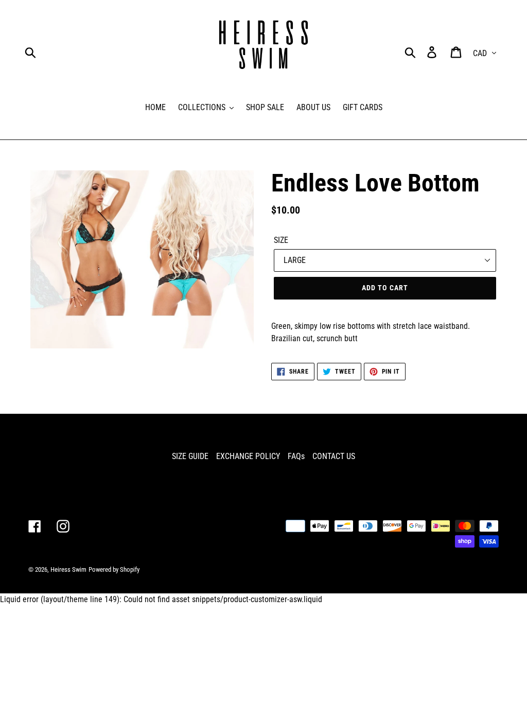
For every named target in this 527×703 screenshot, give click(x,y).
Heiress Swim (68, 569)
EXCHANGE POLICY (248, 456)
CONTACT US (333, 456)
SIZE (281, 240)
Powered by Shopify (114, 569)
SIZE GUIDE (190, 456)
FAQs (296, 456)
